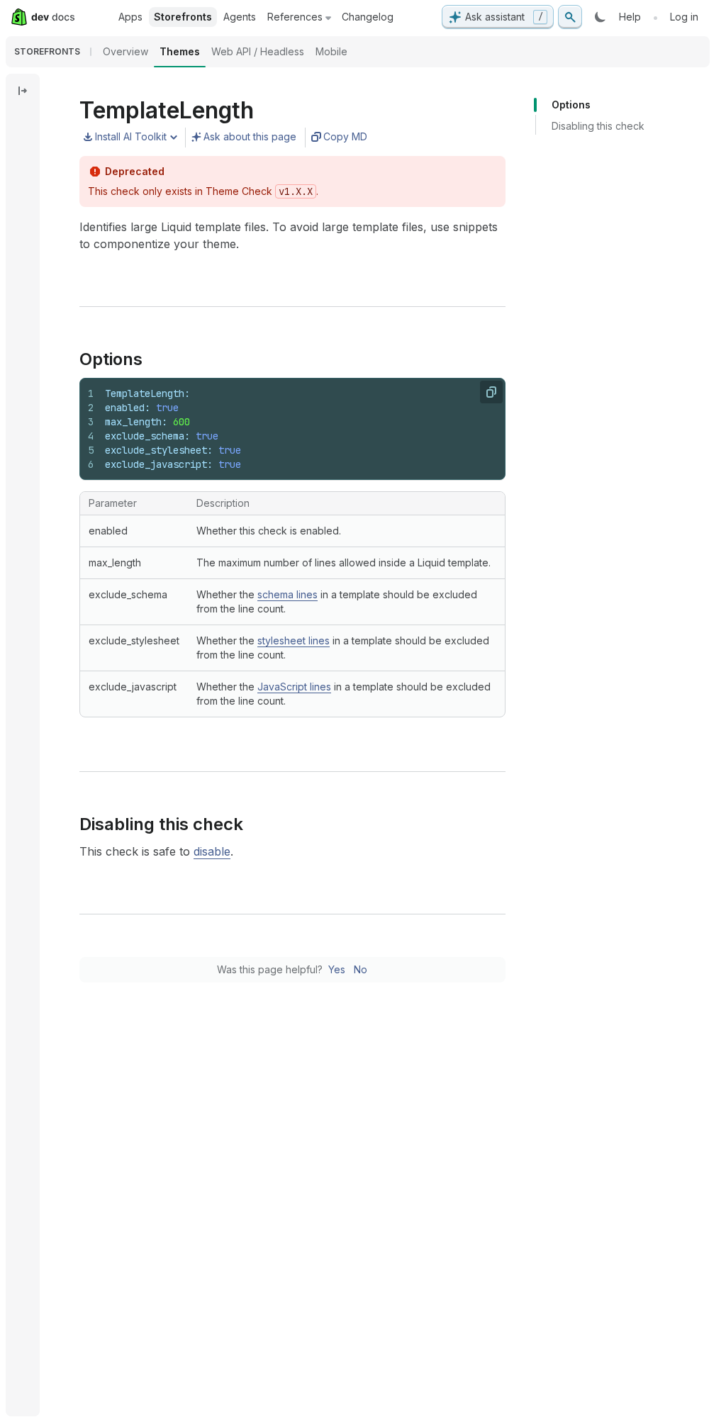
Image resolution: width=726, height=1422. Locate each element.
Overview (125, 51)
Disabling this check (598, 126)
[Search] (570, 17)
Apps (130, 17)
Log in (684, 17)
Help (630, 17)
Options (571, 105)
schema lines (287, 594)
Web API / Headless (257, 51)
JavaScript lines (294, 687)
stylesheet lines (293, 640)
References (295, 17)
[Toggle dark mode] (600, 17)
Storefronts (183, 17)
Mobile (331, 51)
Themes (180, 51)
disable (212, 851)
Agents (239, 17)
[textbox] (299, 429)
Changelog (367, 17)
